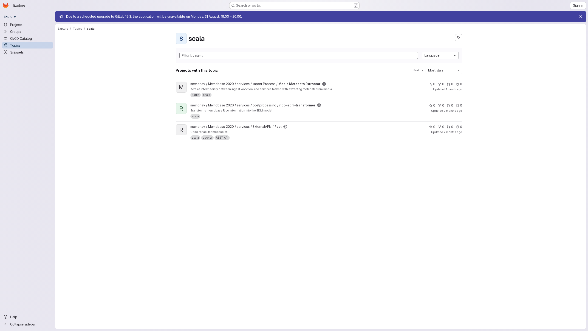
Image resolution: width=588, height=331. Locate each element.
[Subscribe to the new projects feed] (458, 37)
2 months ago (453, 110)
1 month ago (454, 89)
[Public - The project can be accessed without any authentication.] (324, 84)
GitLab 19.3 (123, 16)
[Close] (580, 16)
